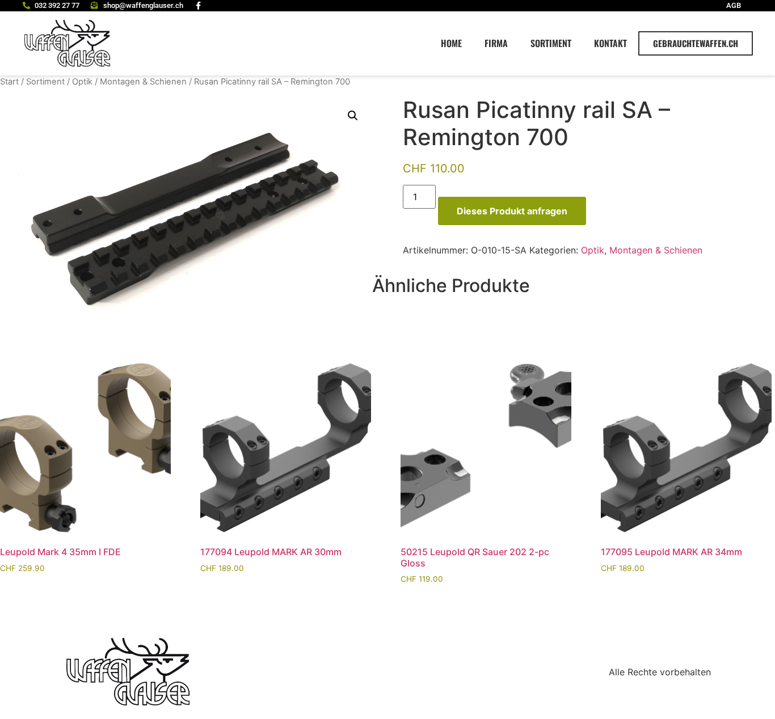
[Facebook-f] (199, 6)
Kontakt (610, 43)
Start (9, 82)
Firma (496, 43)
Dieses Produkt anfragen (512, 211)
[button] (353, 115)
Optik (82, 82)
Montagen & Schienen (143, 82)
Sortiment (550, 43)
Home (451, 43)
